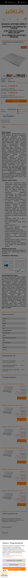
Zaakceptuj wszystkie (14, 569)
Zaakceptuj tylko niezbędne (14, 560)
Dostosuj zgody (14, 564)
